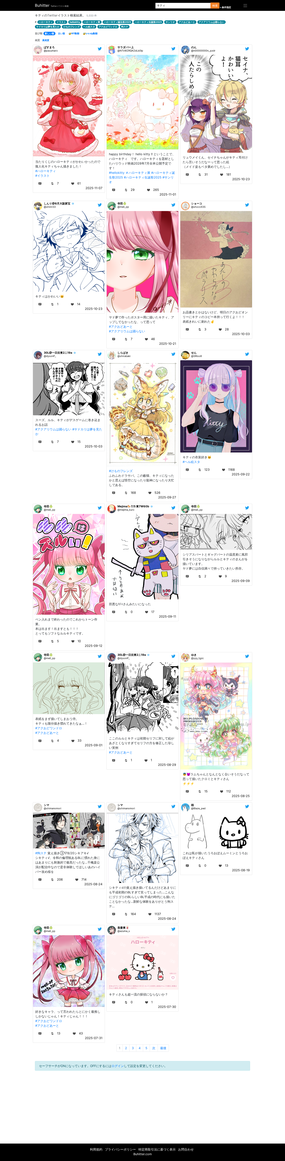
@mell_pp (123, 206)
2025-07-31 (93, 1038)
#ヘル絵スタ (191, 462)
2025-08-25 (241, 796)
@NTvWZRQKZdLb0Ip (130, 50)
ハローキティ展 (92, 22)
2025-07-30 (167, 1007)
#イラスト (42, 176)
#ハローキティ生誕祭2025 (143, 177)
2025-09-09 (240, 581)
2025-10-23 (241, 179)
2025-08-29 (167, 765)
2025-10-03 (241, 334)
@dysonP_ (50, 356)
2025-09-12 (93, 646)
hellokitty (75, 22)
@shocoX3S (198, 206)
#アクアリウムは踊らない (127, 331)
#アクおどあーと (121, 326)
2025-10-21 (167, 344)
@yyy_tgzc (197, 658)
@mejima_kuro (125, 509)
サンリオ (170, 22)
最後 (163, 1048)
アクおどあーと (187, 22)
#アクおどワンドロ (48, 728)
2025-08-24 (93, 884)
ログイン (117, 1066)
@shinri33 (50, 206)
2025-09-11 (167, 616)
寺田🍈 (121, 203)
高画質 (45, 40)
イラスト (61, 22)
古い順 (61, 33)
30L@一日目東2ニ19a (58, 352)
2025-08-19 (241, 870)
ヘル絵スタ (89, 26)
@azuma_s (123, 931)
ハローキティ (46, 22)
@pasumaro (51, 50)
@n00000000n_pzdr (203, 50)
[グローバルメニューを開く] (245, 5)
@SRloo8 (196, 356)
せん (194, 352)
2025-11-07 (94, 188)
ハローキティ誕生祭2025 (117, 22)
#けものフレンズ (121, 471)
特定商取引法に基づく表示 (157, 1149)
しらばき (122, 352)
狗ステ (124, 26)
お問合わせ (186, 1149)
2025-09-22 (241, 474)
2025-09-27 (167, 497)
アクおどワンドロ (108, 26)
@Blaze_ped (198, 808)
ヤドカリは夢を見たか (48, 26)
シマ (46, 805)
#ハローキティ (45, 171)
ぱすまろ (49, 47)
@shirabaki (123, 356)
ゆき (194, 654)
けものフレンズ (71, 26)
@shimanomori (52, 808)
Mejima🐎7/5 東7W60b (133, 506)
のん (194, 47)
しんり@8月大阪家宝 (57, 203)
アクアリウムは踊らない (211, 22)
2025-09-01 (93, 745)
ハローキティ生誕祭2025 (148, 22)
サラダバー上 (125, 47)
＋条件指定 (225, 7)
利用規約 (96, 1149)
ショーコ (196, 203)
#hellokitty (116, 173)
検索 (215, 5)
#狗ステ (41, 853)
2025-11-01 (168, 194)
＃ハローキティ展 (137, 173)
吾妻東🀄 (123, 927)
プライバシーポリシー (120, 1149)
